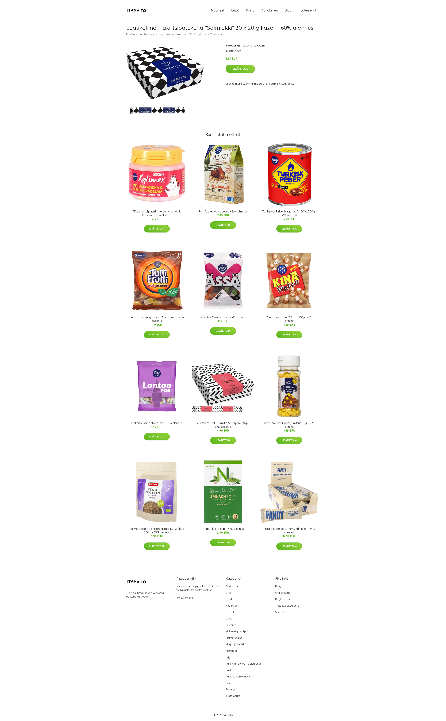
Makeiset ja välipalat (238, 631)
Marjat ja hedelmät (237, 644)
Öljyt (228, 657)
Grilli (228, 592)
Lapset (230, 612)
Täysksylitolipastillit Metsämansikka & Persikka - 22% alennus (157, 213)
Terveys (230, 689)
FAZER (261, 45)
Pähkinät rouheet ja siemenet (243, 663)
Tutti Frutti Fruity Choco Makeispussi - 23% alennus (157, 319)
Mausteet (217, 10)
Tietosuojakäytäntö (287, 605)
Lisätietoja (240, 68)
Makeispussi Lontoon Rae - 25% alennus (156, 423)
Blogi (288, 10)
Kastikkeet (232, 605)
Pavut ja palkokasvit (238, 676)
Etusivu (130, 34)
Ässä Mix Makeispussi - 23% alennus (223, 317)
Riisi (228, 683)
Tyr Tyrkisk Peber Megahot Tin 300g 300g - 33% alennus (289, 213)
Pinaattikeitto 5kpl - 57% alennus (223, 528)
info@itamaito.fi (185, 597)
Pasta (250, 10)
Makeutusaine (234, 637)
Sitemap (280, 612)
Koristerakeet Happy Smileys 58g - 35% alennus (289, 424)
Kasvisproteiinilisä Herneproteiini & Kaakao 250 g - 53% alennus (156, 530)
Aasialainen (269, 10)
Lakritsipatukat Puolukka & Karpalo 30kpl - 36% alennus (223, 424)
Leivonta (231, 625)
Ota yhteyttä (282, 592)
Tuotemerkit (307, 10)
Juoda (229, 599)
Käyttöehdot (283, 599)
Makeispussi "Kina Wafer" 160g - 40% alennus (289, 319)
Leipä (235, 10)
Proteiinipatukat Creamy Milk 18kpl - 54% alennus (289, 530)
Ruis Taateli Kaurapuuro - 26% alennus (223, 211)
